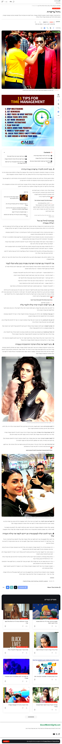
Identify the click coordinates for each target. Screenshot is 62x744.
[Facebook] (59, 734)
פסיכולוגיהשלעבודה (26, 581)
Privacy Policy (46, 741)
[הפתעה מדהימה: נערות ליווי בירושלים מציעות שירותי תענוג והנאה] (46, 611)
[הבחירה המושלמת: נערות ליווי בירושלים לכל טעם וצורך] (16, 611)
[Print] (44, 28)
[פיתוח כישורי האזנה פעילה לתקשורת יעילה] (16, 640)
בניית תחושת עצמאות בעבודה (23, 702)
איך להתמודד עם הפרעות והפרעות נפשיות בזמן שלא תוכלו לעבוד (41, 161)
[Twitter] (56, 734)
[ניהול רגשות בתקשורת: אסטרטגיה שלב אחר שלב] (46, 666)
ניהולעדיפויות (41, 581)
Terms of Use (55, 741)
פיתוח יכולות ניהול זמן (56, 8)
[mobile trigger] (3, 1)
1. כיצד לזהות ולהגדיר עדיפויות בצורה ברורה (42, 155)
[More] (41, 28)
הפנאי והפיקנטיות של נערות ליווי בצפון (19, 212)
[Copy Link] (47, 28)
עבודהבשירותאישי (34, 581)
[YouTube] (53, 734)
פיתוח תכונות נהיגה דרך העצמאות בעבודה (18, 705)
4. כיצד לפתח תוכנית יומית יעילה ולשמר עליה (16, 156)
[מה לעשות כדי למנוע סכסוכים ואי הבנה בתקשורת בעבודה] (16, 666)
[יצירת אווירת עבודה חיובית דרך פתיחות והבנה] (46, 640)
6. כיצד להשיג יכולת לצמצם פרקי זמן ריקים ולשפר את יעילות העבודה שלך (16, 162)
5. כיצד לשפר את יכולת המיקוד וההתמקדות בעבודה (15, 159)
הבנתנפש (46, 581)
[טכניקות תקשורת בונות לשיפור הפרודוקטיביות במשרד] (46, 695)
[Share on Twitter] (50, 28)
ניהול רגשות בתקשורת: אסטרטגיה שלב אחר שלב (45, 676)
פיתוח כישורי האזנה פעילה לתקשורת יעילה (18, 650)
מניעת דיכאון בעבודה (53, 618)
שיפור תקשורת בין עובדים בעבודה (51, 647)
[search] (13, 1)
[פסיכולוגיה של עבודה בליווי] (57, 1)
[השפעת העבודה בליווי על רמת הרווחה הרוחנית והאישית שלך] (24, 198)
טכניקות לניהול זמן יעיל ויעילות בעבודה (43, 158)
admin (51, 22)
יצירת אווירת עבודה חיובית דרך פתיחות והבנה (46, 650)
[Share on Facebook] (53, 28)
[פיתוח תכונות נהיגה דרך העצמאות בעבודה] (16, 695)
